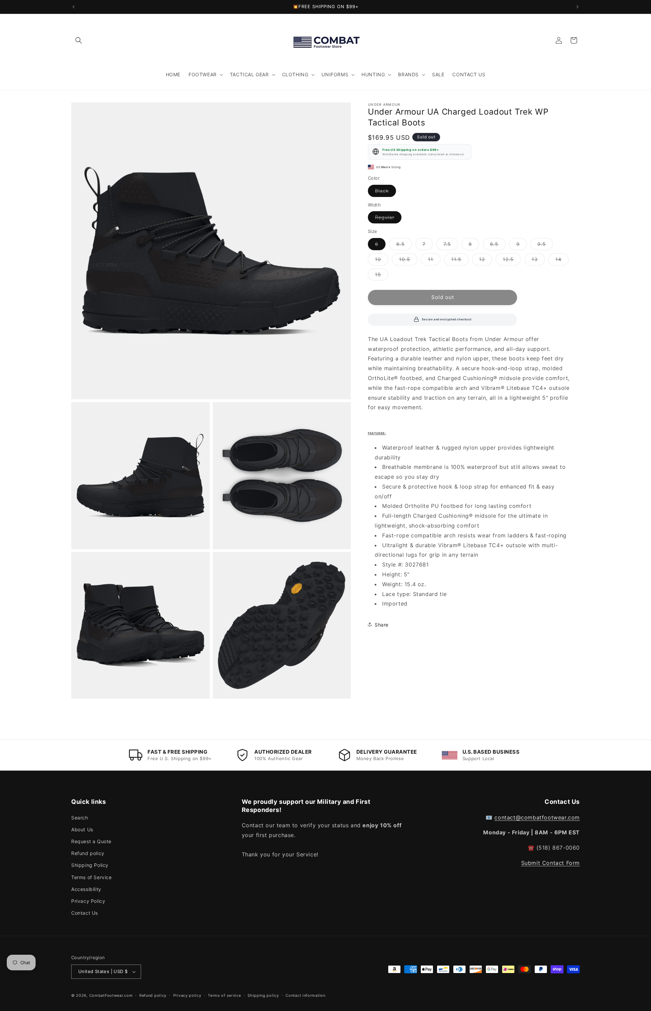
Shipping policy (263, 995)
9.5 (545, 245)
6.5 (404, 245)
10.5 (408, 260)
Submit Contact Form (550, 862)
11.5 (460, 260)
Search (79, 817)
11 (434, 260)
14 (562, 260)
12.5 (512, 260)
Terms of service (224, 995)
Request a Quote (91, 841)
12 (485, 260)
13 (538, 260)
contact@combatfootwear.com (537, 817)
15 (381, 275)
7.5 (450, 245)
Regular (388, 218)
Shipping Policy (89, 865)
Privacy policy (187, 995)
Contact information (305, 995)
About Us (82, 829)
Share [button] (382, 624)
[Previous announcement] (73, 6)
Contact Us (84, 913)
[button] (78, 40)
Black (385, 192)
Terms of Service (91, 877)
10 (381, 260)
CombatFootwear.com (111, 995)
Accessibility (86, 889)
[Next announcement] (577, 6)
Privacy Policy (88, 901)
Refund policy (87, 853)
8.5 (498, 245)
